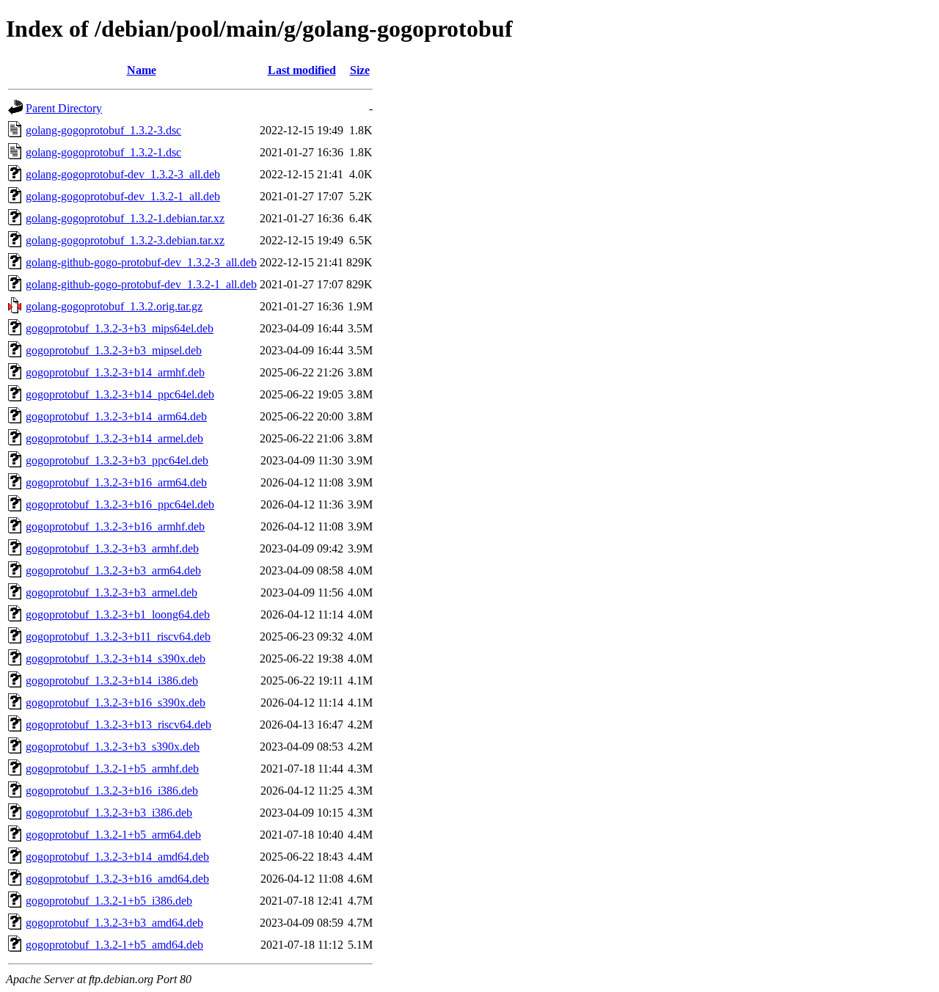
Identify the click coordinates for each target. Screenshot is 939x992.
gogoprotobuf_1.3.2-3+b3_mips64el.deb (119, 328)
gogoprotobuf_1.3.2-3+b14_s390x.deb (115, 658)
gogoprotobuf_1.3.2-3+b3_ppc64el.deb (117, 460)
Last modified (302, 70)
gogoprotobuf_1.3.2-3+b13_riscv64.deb (118, 724)
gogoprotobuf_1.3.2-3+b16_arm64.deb (116, 482)
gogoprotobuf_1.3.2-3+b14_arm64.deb (116, 416)
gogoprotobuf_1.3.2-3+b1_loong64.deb (118, 614)
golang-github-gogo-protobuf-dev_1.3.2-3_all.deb (141, 262)
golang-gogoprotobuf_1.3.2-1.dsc (103, 152)
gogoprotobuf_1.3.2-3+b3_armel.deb (111, 592)
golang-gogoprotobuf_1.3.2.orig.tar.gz (114, 306)
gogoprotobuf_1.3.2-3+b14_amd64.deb (117, 856)
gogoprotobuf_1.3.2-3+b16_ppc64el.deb (120, 504)
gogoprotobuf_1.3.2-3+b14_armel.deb (114, 438)
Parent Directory (64, 108)
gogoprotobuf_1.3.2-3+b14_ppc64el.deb (120, 394)
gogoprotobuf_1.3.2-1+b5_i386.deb (109, 900)
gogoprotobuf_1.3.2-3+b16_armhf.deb (115, 526)
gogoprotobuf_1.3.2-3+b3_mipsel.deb (114, 350)
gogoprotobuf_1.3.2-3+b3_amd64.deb (114, 922)
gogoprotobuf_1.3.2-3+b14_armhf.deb (115, 372)
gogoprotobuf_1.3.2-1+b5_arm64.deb (113, 834)
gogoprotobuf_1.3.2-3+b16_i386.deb (112, 790)
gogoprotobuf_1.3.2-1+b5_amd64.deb (114, 944)
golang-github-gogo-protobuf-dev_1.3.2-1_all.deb (141, 284)
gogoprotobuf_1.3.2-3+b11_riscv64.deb (118, 636)
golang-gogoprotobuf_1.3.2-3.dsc (103, 130)
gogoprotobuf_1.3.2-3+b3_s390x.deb (113, 746)
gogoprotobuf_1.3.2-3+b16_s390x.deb (115, 702)
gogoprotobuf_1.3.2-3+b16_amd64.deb (117, 878)
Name (141, 70)
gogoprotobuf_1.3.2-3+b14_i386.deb (112, 680)
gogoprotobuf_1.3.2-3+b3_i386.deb (109, 812)
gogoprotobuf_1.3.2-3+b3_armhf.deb (112, 548)
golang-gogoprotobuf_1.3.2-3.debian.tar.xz (125, 240)
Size (360, 70)
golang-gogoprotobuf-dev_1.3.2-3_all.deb (123, 174)
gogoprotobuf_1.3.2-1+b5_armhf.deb (112, 768)
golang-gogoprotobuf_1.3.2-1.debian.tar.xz (125, 218)
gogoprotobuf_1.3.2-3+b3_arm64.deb (113, 570)
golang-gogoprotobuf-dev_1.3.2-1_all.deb (123, 196)
